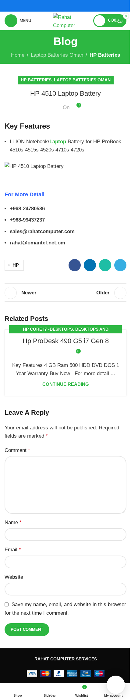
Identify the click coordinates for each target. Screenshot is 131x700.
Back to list (65, 293)
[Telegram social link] (120, 265)
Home (17, 55)
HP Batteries (105, 55)
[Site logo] (65, 20)
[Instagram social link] (69, 5)
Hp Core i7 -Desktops (48, 329)
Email (13, 550)
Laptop (57, 141)
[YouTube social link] (77, 5)
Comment (17, 450)
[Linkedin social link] (90, 265)
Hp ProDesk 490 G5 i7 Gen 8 (66, 341)
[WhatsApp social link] (105, 265)
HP (15, 265)
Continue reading (65, 384)
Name (13, 522)
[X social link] (62, 5)
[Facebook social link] (54, 5)
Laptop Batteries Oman (57, 55)
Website (14, 577)
